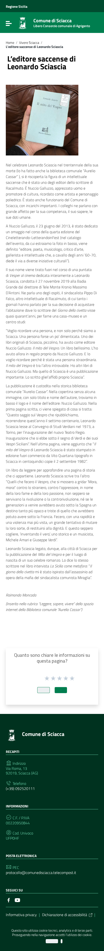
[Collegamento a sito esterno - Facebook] (9, 900)
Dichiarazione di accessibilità (64, 915)
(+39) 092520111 (20, 788)
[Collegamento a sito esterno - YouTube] (17, 900)
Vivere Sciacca (29, 42)
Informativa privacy (21, 915)
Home (10, 42)
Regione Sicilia (16, 6)
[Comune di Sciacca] (22, 22)
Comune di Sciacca (61, 22)
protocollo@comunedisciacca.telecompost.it (41, 872)
